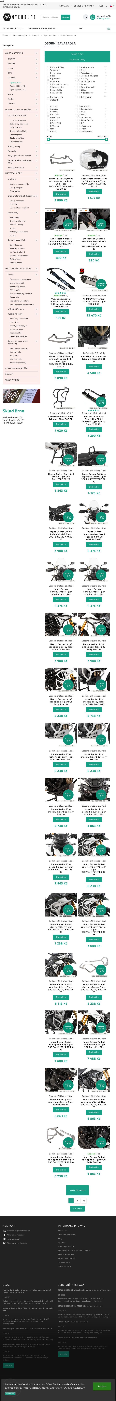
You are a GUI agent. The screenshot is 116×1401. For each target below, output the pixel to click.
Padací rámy (93, 73)
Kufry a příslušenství (17, 115)
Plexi (63, 75)
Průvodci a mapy (16, 329)
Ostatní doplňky (16, 141)
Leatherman (93, 131)
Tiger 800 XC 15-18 (17, 86)
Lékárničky (14, 322)
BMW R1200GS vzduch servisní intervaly (77, 1337)
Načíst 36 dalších (77, 1190)
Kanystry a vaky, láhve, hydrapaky (18, 342)
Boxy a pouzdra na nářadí (19, 155)
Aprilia (11, 99)
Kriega (63, 131)
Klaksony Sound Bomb (19, 232)
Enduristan (93, 117)
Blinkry (13, 235)
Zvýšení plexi (15, 259)
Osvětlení (63, 81)
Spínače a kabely (16, 224)
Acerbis (63, 106)
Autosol (63, 108)
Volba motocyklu (14, 53)
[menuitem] (14, 28)
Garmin (63, 120)
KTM (10, 73)
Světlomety (13, 212)
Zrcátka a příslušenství (19, 255)
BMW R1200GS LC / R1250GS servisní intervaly (80, 1306)
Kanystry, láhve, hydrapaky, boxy (20, 161)
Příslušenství (15, 191)
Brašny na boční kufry (18, 131)
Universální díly (13, 173)
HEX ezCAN (63, 123)
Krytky (12, 228)
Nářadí (93, 90)
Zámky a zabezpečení (18, 336)
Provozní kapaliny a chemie (21, 293)
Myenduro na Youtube (17, 1243)
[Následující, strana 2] (77, 1200)
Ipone (63, 128)
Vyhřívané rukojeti (17, 252)
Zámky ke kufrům (17, 138)
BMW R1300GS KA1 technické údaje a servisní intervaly (84, 1290)
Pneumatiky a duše (17, 286)
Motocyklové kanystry (19, 348)
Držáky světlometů (17, 221)
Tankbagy (63, 70)
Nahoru (79, 1208)
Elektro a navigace (93, 75)
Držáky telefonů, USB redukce (21, 196)
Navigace (12, 179)
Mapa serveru (64, 1266)
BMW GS (11, 59)
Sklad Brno (13, 410)
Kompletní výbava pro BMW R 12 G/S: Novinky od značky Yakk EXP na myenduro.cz (26, 1345)
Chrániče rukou (16, 245)
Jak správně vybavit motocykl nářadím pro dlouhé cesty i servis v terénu (27, 1291)
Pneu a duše (63, 92)
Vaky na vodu (15, 352)
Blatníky (93, 78)
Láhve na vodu (16, 359)
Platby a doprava (66, 1254)
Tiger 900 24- (15, 82)
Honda (11, 68)
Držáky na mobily (17, 201)
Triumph (11, 77)
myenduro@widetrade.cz (18, 1231)
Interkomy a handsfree (19, 318)
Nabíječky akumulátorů (19, 301)
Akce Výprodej (12, 380)
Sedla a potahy (93, 81)
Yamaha (11, 63)
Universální (93, 97)
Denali (93, 114)
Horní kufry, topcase (18, 120)
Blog (100, 6)
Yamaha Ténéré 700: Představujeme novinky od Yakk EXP (28, 1309)
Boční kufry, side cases (19, 124)
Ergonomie (63, 78)
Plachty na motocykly (18, 326)
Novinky (9, 374)
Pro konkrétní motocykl (63, 98)
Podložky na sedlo (17, 248)
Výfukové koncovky (63, 84)
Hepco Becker (93, 120)
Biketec (63, 111)
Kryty (93, 70)
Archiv (8, 1365)
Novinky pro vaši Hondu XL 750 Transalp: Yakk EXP (27, 1328)
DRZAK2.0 (63, 117)
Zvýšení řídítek (16, 262)
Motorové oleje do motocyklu (22, 304)
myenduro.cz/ (13, 1239)
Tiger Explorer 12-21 (18, 89)
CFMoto (11, 103)
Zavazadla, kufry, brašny (18, 109)
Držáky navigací (16, 187)
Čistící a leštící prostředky (20, 279)
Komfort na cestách (16, 240)
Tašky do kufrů (16, 127)
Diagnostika (14, 297)
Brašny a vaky (14, 146)
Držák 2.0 (13, 204)
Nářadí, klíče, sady (16, 309)
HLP (93, 123)
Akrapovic (93, 106)
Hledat (65, 17)
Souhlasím (102, 1386)
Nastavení (10, 1394)
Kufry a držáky (63, 67)
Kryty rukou (63, 73)
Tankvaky (12, 151)
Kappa (93, 128)
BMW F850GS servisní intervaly (73, 1322)
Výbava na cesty (15, 314)
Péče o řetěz (15, 290)
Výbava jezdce (16, 333)
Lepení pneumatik (17, 283)
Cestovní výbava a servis (18, 268)
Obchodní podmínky (84, 6)
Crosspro (63, 114)
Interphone (93, 125)
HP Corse (63, 125)
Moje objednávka (66, 1246)
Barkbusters (93, 108)
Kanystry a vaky (93, 87)
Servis (10, 274)
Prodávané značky (66, 1258)
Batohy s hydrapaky (18, 362)
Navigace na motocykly (19, 184)
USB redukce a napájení (19, 208)
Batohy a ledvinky (16, 167)
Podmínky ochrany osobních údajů (74, 1250)
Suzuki (11, 94)
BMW (93, 111)
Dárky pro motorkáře (16, 368)
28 (84, 1200)
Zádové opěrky (16, 134)
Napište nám (64, 1262)
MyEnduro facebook (16, 1235)
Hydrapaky (14, 355)
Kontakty (64, 6)
